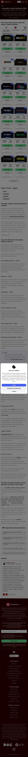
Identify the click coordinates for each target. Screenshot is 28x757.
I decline (14, 391)
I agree (14, 385)
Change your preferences (14, 388)
